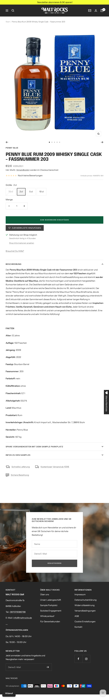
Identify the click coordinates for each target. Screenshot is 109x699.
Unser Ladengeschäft (50, 599)
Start (8, 22)
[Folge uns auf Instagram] (86, 659)
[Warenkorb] (101, 10)
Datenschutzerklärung (86, 599)
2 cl (21, 191)
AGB (77, 616)
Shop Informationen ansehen (21, 243)
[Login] (96, 10)
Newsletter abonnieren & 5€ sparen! (55, 2)
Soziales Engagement (50, 610)
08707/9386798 (18, 612)
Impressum (80, 594)
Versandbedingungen (85, 610)
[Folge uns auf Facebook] (78, 659)
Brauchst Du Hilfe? (15, 251)
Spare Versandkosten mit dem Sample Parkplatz (34, 446)
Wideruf (9, 693)
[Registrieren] (48, 667)
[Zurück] (7, 142)
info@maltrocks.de (22, 617)
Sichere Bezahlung (20, 475)
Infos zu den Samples (18, 455)
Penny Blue (12, 148)
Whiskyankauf (47, 616)
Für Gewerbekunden (50, 621)
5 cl (31, 191)
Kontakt (78, 627)
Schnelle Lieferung (20, 466)
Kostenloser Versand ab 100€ (55, 466)
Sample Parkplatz (48, 605)
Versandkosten (23, 170)
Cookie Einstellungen (85, 621)
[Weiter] (102, 142)
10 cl (41, 191)
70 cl (10, 191)
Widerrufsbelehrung (85, 605)
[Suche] (13, 10)
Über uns (44, 594)
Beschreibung (13, 264)
